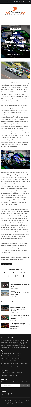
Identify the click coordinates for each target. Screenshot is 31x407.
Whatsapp (24, 272)
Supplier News (23, 363)
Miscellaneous (5, 361)
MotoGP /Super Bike (15, 361)
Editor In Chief (11, 54)
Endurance (4, 355)
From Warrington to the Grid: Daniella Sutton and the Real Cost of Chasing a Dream (19, 325)
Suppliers (19, 372)
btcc (14, 353)
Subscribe (25, 385)
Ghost (21, 402)
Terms (13, 403)
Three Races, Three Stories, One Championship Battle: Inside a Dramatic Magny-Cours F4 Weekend (19, 308)
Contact (3, 372)
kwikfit (19, 358)
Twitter (16, 272)
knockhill (13, 358)
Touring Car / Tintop (13, 366)
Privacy (9, 403)
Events (10, 355)
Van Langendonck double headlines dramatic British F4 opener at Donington (19, 317)
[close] (29, 2)
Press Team (4, 375)
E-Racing (19, 353)
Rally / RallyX (14, 363)
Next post (13, 291)
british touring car (6, 353)
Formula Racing (15, 28)
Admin (14, 372)
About (8, 372)
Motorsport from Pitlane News (17, 400)
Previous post (14, 283)
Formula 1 (16, 355)
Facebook (8, 272)
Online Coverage (13, 375)
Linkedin (12, 276)
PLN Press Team (5, 363)
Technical (3, 366)
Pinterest (20, 276)
